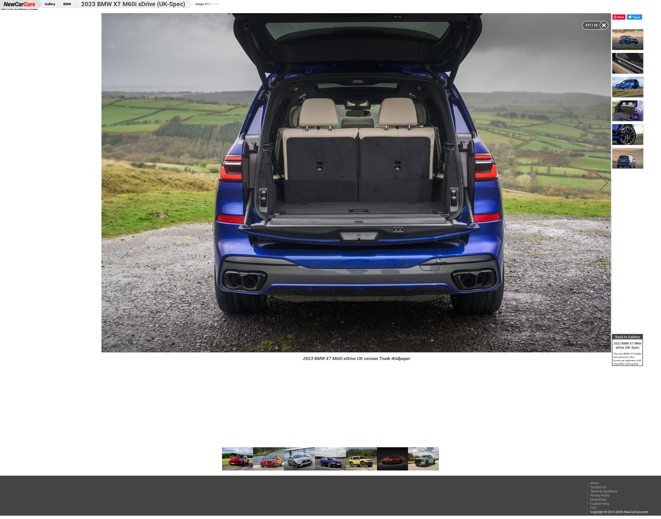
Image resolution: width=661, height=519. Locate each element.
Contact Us (598, 487)
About (594, 483)
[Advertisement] (56, 90)
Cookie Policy (599, 503)
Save (621, 17)
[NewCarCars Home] (19, 4)
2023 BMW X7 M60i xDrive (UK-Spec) (133, 4)
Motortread (598, 499)
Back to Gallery (627, 336)
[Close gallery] (604, 25)
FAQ (593, 508)
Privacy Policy (600, 495)
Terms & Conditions (603, 491)
